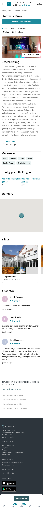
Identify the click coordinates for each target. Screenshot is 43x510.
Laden (39, 4)
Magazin (5, 447)
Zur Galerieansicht (31, 55)
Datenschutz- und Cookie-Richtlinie (15, 452)
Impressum (6, 454)
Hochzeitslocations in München (14, 400)
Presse (4, 450)
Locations (16, 11)
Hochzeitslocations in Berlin (13, 396)
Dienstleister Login (9, 465)
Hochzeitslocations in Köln (12, 404)
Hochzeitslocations (11, 389)
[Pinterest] (13, 473)
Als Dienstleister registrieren (12, 462)
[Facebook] (3, 473)
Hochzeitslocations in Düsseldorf (15, 408)
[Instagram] (8, 473)
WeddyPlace (6, 11)
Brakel (24, 11)
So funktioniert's (8, 445)
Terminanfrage (21, 498)
